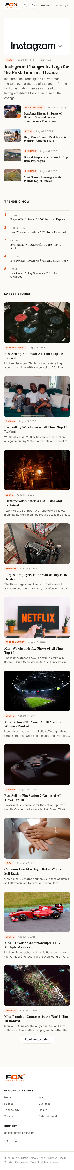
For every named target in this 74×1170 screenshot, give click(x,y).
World (42, 1097)
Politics (8, 1103)
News (7, 1097)
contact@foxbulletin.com (19, 1132)
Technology (61, 5)
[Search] (25, 5)
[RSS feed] (16, 1141)
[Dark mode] (33, 5)
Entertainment (48, 1116)
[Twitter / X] (7, 1141)
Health (43, 1110)
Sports (8, 1116)
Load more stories (37, 1039)
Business (45, 5)
